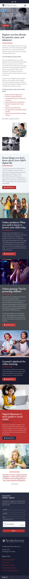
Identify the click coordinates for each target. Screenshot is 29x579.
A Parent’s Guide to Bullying (13, 96)
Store (12, 1)
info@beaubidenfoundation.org (11, 546)
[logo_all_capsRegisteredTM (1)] (9, 5)
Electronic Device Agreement (13, 94)
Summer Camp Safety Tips (12, 108)
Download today (6, 25)
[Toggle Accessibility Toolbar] (3, 11)
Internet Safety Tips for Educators (15, 102)
